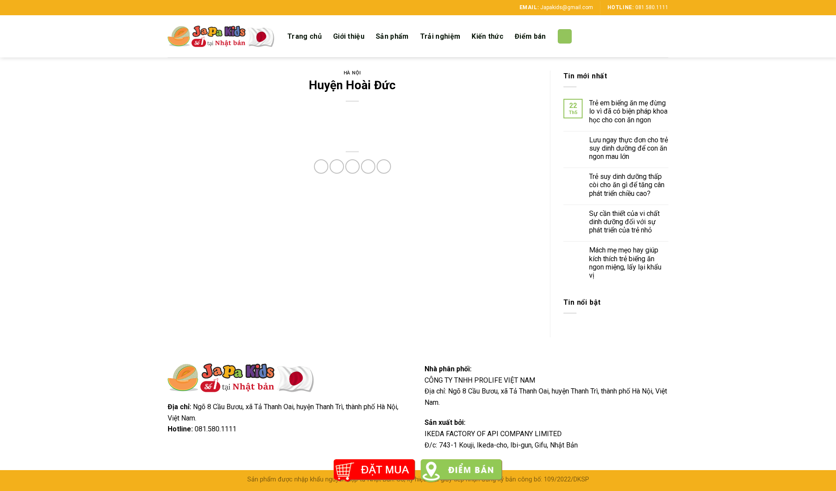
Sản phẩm (392, 36)
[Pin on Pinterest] (368, 166)
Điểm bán (530, 36)
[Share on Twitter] (337, 166)
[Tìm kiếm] (565, 36)
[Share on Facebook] (321, 166)
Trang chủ (304, 36)
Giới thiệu (348, 36)
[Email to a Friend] (352, 166)
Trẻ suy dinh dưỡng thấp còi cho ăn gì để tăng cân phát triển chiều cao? (626, 184)
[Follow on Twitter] (188, 7)
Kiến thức (487, 36)
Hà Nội (352, 73)
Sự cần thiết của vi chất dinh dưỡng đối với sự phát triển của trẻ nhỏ (624, 221)
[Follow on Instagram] (180, 7)
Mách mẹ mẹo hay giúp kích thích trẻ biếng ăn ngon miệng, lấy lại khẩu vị (625, 262)
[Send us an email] (196, 7)
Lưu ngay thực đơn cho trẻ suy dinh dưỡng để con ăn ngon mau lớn (628, 148)
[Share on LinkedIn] (384, 166)
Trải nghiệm (440, 36)
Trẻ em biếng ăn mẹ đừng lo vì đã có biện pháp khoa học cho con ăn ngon (628, 111)
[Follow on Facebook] (172, 7)
